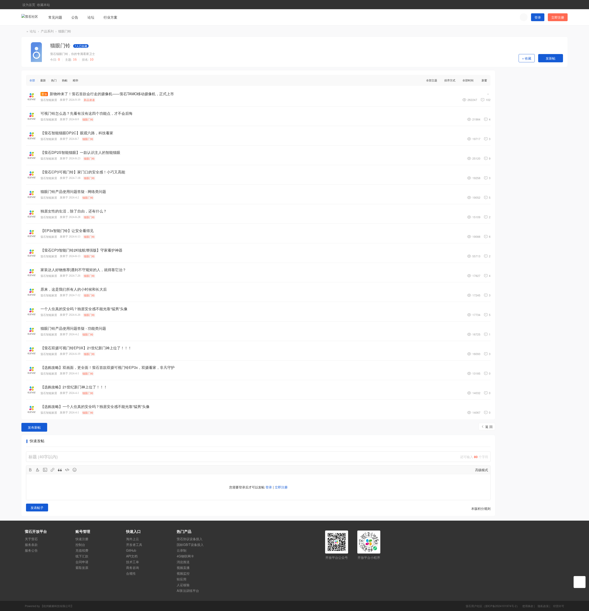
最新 (43, 80)
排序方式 (449, 80)
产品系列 (47, 31)
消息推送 (183, 561)
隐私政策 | (544, 606)
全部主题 (431, 80)
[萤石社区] (29, 16)
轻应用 (181, 579)
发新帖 (550, 58)
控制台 (80, 544)
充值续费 (81, 550)
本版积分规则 (481, 508)
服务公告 (31, 550)
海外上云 (132, 538)
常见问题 (55, 17)
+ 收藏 (526, 58)
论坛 (90, 17)
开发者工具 (134, 544)
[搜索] (524, 17)
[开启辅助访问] (557, 5)
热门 (54, 80)
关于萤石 (31, 538)
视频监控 (183, 573)
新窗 (484, 80)
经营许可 (558, 606)
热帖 (64, 80)
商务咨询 (132, 567)
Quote (60, 470)
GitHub (131, 550)
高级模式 (481, 470)
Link (52, 470)
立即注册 (557, 17)
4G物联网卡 (185, 556)
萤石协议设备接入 (189, 538)
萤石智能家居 (48, 100)
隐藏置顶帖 (488, 94)
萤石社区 (23, 31)
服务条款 (31, 544)
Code (67, 470)
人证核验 (183, 584)
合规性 (131, 573)
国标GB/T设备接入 (190, 544)
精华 (75, 80)
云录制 (181, 550)
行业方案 (110, 17)
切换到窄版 (564, 6)
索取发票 (81, 567)
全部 (32, 80)
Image (45, 470)
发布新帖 (34, 427)
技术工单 (132, 561)
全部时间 (468, 80)
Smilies (74, 470)
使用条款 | (528, 606)
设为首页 (28, 4)
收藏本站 (43, 4)
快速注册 (81, 538)
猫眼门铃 (64, 31)
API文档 (132, 556)
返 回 (489, 426)
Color (37, 470)
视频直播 (183, 567)
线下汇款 (81, 556)
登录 (537, 17)
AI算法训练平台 (188, 590)
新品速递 (89, 100)
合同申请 (81, 561)
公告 (74, 17)
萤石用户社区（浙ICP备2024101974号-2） (492, 606)
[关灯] (580, 582)
